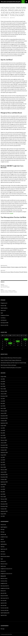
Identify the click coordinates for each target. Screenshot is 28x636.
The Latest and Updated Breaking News (11, 1)
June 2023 (3, 459)
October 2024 (4, 420)
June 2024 (3, 430)
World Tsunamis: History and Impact (8, 365)
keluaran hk (3, 310)
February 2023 (4, 469)
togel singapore (4, 527)
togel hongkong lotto (5, 612)
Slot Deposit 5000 (4, 322)
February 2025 (4, 410)
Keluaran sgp (3, 305)
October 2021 (4, 508)
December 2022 (4, 474)
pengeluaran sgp (4, 536)
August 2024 (3, 425)
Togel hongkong (4, 308)
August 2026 (3, 376)
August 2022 (3, 484)
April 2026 (3, 386)
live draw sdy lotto (4, 610)
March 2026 (3, 388)
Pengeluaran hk (4, 303)
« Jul (2, 349)
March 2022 (3, 496)
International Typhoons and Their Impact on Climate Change (13, 362)
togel (2, 312)
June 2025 (3, 401)
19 (10, 343)
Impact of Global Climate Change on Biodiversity (11, 360)
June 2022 (3, 489)
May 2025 (3, 403)
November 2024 (4, 418)
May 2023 (3, 462)
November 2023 (4, 447)
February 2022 (4, 499)
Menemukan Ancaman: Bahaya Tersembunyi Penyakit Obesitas (14, 271)
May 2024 (3, 432)
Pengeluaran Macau (5, 315)
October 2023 (4, 450)
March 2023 (3, 467)
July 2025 (3, 398)
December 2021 (4, 503)
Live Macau (3, 317)
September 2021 (4, 511)
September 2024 (4, 423)
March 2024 (3, 437)
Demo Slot (3, 541)
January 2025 (3, 413)
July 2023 (3, 457)
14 (17, 341)
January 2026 (3, 393)
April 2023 (3, 464)
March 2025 (3, 408)
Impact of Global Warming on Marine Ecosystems (11, 357)
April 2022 (3, 494)
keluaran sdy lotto (4, 325)
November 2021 (4, 506)
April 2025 (3, 405)
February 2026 (4, 391)
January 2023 (3, 472)
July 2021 (3, 516)
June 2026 (3, 381)
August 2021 (3, 513)
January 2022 (3, 501)
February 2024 (4, 440)
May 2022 (3, 491)
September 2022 (4, 481)
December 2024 (4, 415)
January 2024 (3, 442)
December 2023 (4, 445)
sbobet (11, 213)
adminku (13, 17)
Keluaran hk (3, 524)
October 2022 (4, 479)
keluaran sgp (3, 534)
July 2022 (3, 486)
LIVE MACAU (3, 320)
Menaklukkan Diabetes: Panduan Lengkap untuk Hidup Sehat (14, 266)
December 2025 (4, 396)
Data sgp (2, 529)
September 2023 (4, 452)
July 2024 (3, 428)
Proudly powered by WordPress (6, 634)
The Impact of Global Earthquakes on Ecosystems (11, 367)
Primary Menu (26, 1)
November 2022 (4, 477)
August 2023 (3, 454)
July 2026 (3, 379)
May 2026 (3, 383)
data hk (2, 539)
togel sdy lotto (4, 615)
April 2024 (3, 435)
